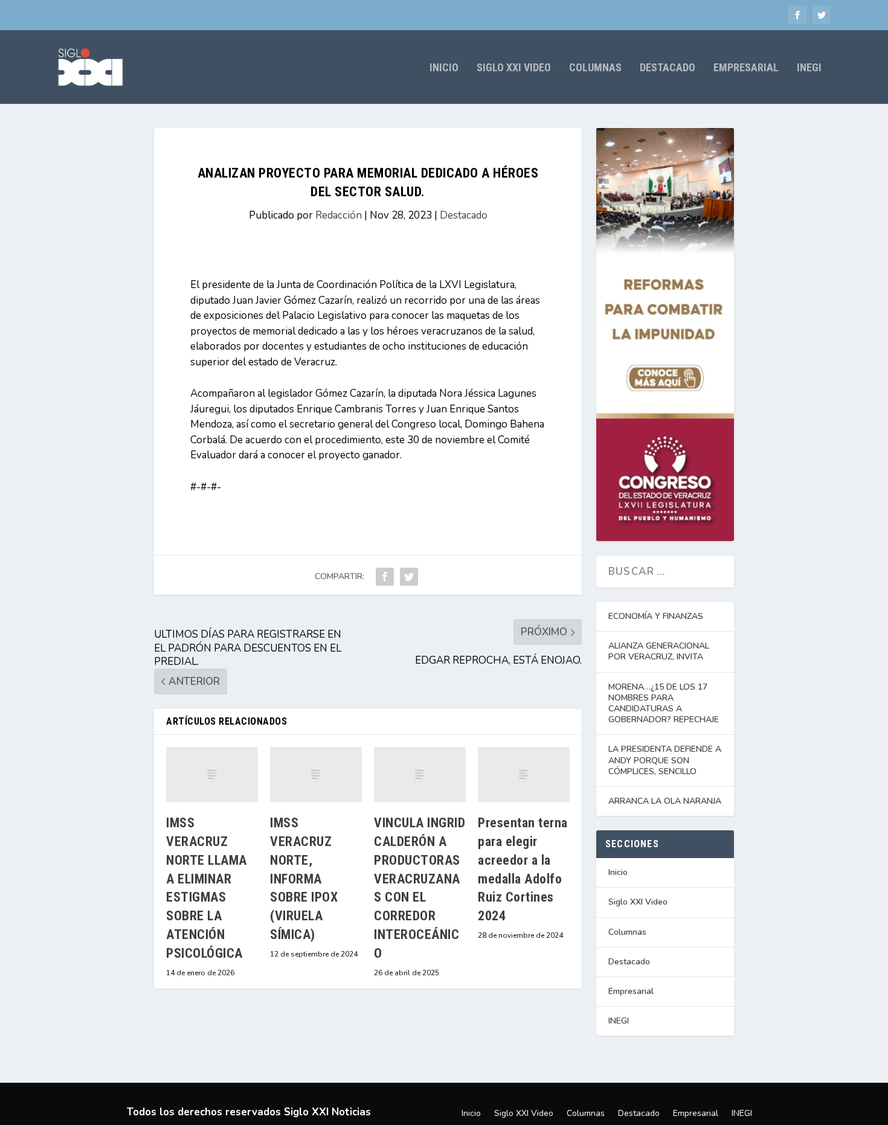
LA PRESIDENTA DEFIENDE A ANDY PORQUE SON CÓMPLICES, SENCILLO (664, 760)
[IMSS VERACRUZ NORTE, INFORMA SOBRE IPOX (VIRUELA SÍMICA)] (316, 774)
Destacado (667, 68)
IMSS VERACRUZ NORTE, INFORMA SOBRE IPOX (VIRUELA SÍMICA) (304, 878)
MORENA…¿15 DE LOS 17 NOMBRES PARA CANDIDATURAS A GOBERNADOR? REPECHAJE (663, 703)
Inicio (444, 68)
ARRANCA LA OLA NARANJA (664, 801)
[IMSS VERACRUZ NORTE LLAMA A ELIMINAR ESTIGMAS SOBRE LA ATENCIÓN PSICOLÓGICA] (212, 774)
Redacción (338, 215)
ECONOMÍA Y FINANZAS (655, 616)
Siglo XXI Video (514, 68)
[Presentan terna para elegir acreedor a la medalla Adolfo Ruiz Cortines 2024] (524, 774)
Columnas (595, 68)
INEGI (809, 68)
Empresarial (746, 68)
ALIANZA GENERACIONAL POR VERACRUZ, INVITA (658, 651)
